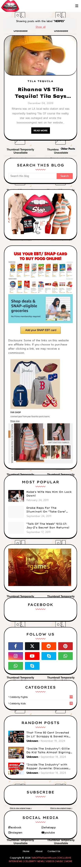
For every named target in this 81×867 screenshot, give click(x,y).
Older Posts (68, 149)
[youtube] (32, 656)
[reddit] (48, 646)
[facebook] (15, 646)
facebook (15, 827)
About (38, 851)
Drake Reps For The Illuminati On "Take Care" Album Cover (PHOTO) (46, 510)
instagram (16, 832)
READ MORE (41, 130)
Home (26, 851)
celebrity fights (41, 697)
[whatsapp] (65, 656)
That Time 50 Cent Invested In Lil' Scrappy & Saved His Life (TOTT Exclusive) (47, 734)
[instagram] (15, 656)
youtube (49, 832)
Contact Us (54, 851)
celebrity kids (41, 703)
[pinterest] (65, 646)
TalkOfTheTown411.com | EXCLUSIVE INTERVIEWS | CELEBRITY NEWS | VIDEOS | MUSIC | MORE (40, 859)
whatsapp (50, 827)
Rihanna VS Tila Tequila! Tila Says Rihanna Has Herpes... (40, 92)
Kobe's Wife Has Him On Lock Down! (49, 493)
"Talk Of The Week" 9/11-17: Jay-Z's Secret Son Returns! (47, 525)
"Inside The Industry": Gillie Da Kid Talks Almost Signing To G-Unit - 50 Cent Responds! (49, 750)
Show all (41, 27)
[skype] (48, 656)
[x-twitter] (32, 646)
